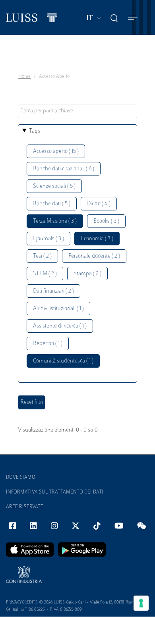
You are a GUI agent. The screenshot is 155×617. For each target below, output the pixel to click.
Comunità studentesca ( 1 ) (63, 361)
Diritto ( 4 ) (98, 204)
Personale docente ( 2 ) (94, 256)
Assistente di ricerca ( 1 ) (60, 326)
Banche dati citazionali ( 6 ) (63, 169)
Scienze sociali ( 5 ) (54, 186)
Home (24, 76)
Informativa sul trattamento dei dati (54, 492)
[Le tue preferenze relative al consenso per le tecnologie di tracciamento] (141, 603)
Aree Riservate (24, 507)
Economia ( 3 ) (97, 239)
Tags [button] (34, 131)
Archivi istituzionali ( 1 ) (58, 309)
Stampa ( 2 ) (87, 274)
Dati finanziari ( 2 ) (53, 291)
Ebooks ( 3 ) (106, 221)
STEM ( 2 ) (45, 274)
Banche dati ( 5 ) (51, 204)
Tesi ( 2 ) (42, 256)
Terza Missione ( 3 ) (55, 221)
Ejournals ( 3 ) (48, 239)
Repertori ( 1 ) (47, 344)
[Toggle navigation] (133, 18)
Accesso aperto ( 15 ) (56, 151)
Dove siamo (20, 477)
